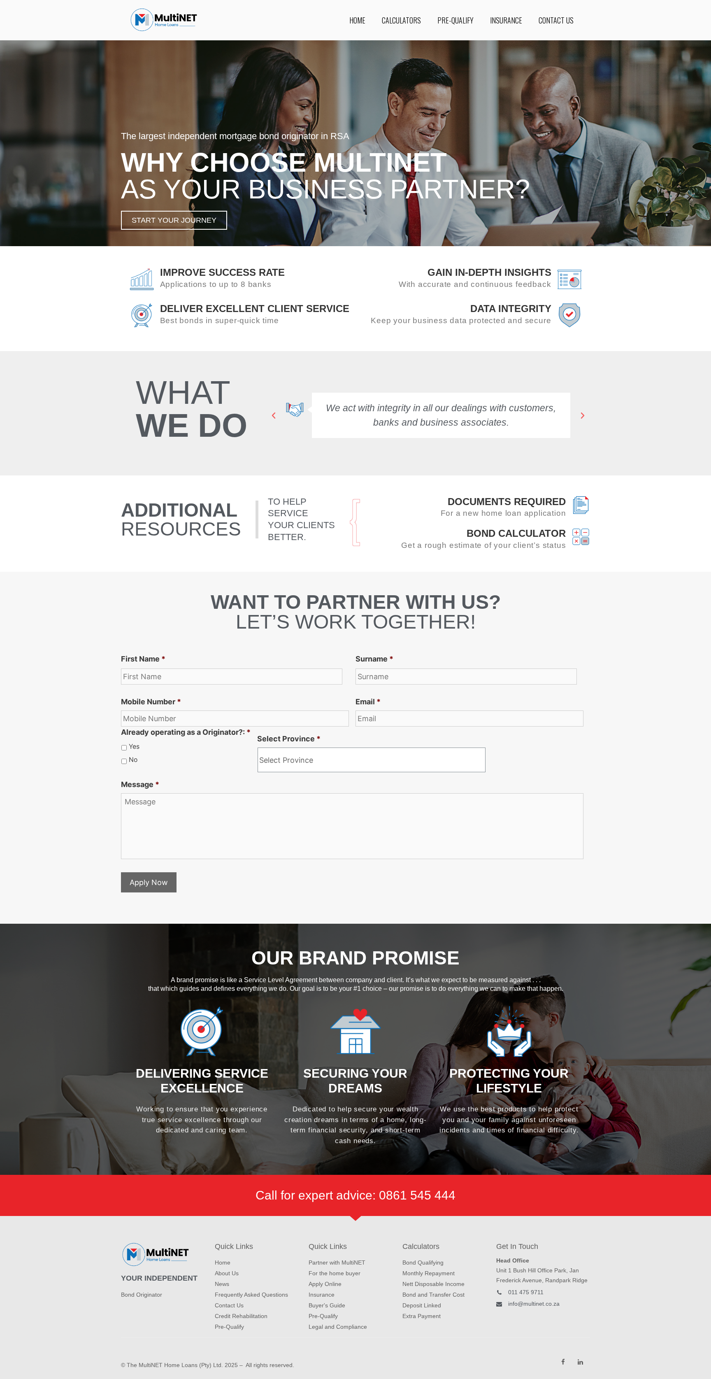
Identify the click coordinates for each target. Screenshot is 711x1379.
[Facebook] (563, 1361)
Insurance (506, 20)
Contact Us (556, 20)
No (133, 760)
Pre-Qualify (455, 20)
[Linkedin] (580, 1361)
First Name (143, 659)
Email (368, 701)
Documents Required (507, 501)
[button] (174, 220)
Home (357, 20)
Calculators (401, 20)
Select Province (289, 738)
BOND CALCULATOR (516, 533)
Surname (374, 659)
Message (140, 784)
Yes (134, 746)
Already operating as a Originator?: (186, 732)
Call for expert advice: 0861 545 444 (355, 1195)
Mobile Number (151, 701)
